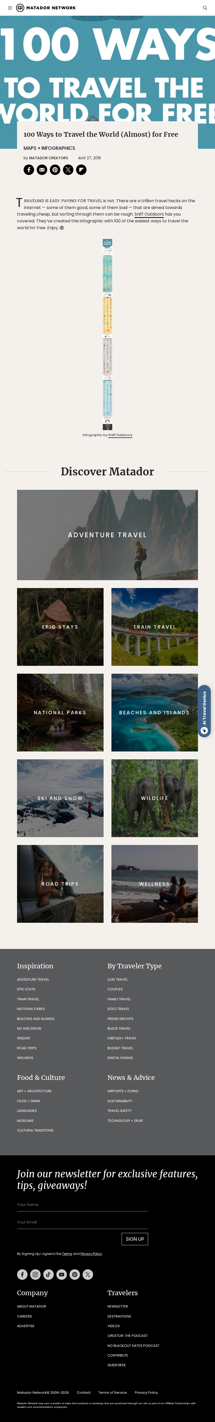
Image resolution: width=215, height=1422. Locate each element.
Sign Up (160, 731)
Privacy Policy (139, 744)
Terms (115, 744)
